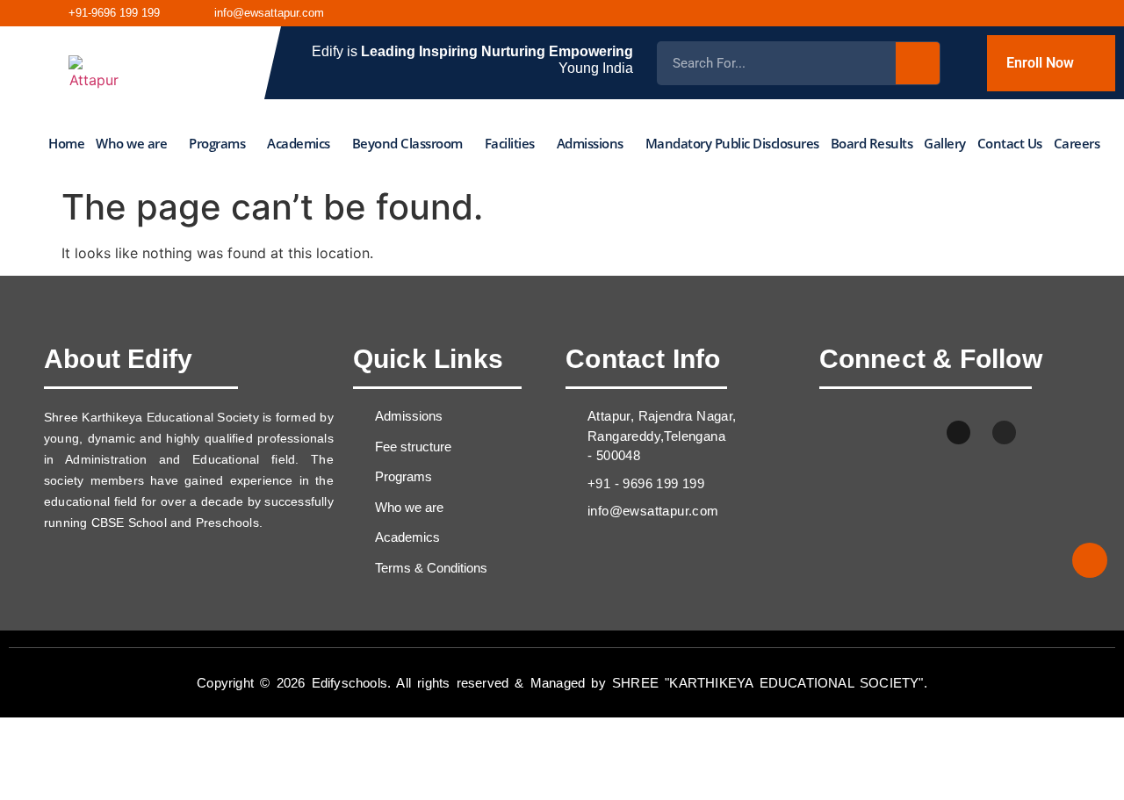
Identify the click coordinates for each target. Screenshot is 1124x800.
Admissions (590, 143)
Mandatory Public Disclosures (732, 143)
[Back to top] (1089, 560)
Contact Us (1009, 143)
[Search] (918, 63)
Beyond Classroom (407, 143)
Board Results (872, 143)
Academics (298, 143)
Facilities (510, 143)
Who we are (131, 143)
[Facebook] (955, 13)
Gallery (945, 143)
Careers (1077, 143)
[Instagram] (997, 13)
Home (66, 143)
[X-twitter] (913, 432)
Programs (217, 143)
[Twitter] (1079, 13)
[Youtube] (1038, 13)
